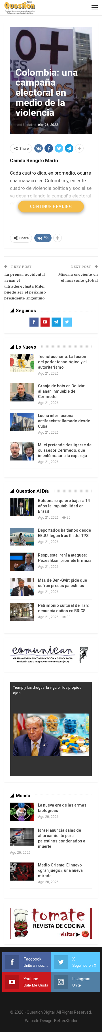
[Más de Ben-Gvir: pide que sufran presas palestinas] (22, 587)
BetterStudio (65, 1020)
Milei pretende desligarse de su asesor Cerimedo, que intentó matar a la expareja (65, 450)
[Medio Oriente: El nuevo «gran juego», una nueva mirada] (22, 871)
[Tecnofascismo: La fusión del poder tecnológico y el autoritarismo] (22, 363)
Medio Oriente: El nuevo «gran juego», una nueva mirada (60, 870)
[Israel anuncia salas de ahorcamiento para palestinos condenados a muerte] (22, 837)
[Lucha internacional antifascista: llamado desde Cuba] (22, 422)
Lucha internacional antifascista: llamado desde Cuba (64, 421)
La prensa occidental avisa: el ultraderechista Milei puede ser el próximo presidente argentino (25, 286)
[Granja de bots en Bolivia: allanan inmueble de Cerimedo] (22, 392)
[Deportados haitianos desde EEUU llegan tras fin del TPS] (22, 537)
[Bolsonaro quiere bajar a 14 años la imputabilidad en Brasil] (22, 507)
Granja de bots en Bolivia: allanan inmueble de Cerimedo (61, 391)
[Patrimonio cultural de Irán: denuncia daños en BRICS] (22, 612)
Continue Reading (51, 206)
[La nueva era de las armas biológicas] (22, 812)
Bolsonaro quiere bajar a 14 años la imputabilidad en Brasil (64, 506)
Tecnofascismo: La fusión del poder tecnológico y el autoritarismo (62, 362)
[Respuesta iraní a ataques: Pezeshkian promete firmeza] (22, 562)
